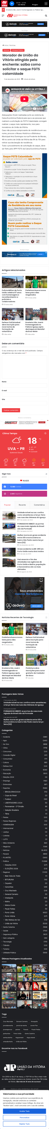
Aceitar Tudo (24, 1111)
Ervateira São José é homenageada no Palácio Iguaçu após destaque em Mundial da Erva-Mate (34, 327)
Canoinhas (9, 887)
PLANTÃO (7, 857)
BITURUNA (9, 880)
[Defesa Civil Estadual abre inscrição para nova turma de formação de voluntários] (13, 314)
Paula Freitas (10, 909)
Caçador (8, 883)
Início (6, 45)
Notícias (12, 45)
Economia (7, 770)
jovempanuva (7, 1029)
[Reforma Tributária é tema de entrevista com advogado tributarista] (24, 1004)
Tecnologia (7, 942)
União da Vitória (11, 923)
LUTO (5, 839)
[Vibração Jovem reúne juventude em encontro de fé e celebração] (24, 995)
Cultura (6, 762)
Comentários (39, 505)
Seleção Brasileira (12, 810)
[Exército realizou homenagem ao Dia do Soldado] (9, 1004)
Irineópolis (9, 898)
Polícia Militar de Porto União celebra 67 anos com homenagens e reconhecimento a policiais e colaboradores (12, 296)
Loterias (6, 836)
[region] (24, 1109)
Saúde (5, 931)
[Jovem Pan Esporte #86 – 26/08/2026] (40, 995)
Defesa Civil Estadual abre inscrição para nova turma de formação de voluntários (11, 327)
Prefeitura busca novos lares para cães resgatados (35, 292)
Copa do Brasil (11, 795)
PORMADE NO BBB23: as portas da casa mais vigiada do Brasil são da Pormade (30, 526)
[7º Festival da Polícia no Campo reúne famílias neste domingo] (40, 977)
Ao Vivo (6, 744)
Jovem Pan (34, 1025)
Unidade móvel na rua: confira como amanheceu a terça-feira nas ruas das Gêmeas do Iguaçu (31, 515)
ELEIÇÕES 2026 (11, 869)
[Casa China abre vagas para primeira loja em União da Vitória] (40, 1004)
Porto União (10, 912)
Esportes (6, 788)
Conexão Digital (9, 755)
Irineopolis (34, 1021)
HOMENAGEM (8, 825)
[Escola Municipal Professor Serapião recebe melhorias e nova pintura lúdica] (9, 995)
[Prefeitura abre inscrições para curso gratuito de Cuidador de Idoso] (36, 660)
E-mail (4, 390)
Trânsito (6, 945)
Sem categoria (8, 938)
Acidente (6, 737)
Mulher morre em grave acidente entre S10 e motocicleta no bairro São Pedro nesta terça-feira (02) (31, 539)
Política (6, 861)
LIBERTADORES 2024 (13, 803)
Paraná (6, 854)
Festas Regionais (9, 821)
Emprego (6, 781)
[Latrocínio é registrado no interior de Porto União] (9, 986)
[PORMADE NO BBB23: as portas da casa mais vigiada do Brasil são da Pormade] (9, 526)
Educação (7, 773)
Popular (7, 505)
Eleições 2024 (8, 777)
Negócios (6, 847)
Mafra (7, 901)
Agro (5, 740)
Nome (4, 382)
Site (3, 399)
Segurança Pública (10, 934)
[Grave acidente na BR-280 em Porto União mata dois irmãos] (9, 552)
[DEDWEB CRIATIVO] (24, 24)
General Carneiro (11, 894)
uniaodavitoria (8, 1041)
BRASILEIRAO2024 (12, 792)
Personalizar (24, 1117)
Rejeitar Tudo (24, 1124)
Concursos (7, 751)
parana (17, 1029)
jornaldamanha (8, 1025)
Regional (6, 872)
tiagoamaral (19, 1037)
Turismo (6, 949)
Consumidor (7, 759)
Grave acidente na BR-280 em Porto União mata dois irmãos (30, 550)
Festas (5, 817)
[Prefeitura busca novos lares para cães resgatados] (36, 282)
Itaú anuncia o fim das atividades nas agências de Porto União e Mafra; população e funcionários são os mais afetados (31, 564)
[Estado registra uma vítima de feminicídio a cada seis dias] (24, 986)
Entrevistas (7, 784)
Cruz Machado (11, 891)
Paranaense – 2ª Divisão (14, 806)
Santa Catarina (9, 927)
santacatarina (7, 1037)
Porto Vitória (10, 916)
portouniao (6, 1033)
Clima (5, 748)
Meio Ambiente (9, 843)
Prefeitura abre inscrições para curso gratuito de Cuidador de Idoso (35, 672)
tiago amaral (31, 1037)
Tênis (7, 814)
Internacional (8, 828)
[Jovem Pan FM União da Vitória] (17, 15)
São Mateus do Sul (12, 920)
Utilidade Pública (17, 50)
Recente (22, 505)
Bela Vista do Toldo (12, 876)
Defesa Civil (7, 766)
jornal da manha (21, 1025)
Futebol (8, 799)
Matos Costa (10, 905)
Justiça (6, 832)
